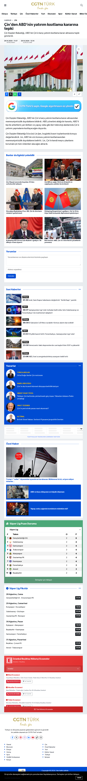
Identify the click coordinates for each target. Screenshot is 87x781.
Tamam (79, 777)
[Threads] (41, 737)
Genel (8, 744)
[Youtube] (33, 737)
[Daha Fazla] (19, 94)
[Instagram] (25, 737)
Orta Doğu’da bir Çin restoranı (30, 375)
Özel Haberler (32, 14)
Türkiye (13, 14)
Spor (60, 14)
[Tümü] (80, 289)
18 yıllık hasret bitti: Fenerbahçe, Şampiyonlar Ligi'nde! (49, 334)
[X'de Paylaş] (11, 94)
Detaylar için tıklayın (43, 580)
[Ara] (81, 5)
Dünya (5, 14)
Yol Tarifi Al (27, 681)
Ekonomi (52, 14)
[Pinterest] (20, 737)
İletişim (47, 757)
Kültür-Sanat (71, 14)
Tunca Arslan (23, 372)
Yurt (43, 14)
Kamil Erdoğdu (24, 383)
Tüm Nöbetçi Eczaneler (44, 709)
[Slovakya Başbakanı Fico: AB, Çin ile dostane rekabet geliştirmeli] (24, 199)
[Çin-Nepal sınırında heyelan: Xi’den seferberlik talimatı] (24, 170)
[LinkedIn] (29, 737)
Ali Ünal (20, 416)
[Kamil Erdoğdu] (10, 385)
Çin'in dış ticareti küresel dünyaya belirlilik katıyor (38, 386)
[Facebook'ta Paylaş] (6, 94)
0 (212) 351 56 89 (14, 694)
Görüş (8, 752)
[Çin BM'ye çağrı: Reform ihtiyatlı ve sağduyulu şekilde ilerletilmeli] (63, 170)
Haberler (7, 20)
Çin (21, 14)
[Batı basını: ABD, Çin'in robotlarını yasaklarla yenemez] (63, 228)
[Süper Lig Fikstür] (80, 588)
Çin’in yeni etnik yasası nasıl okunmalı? (33, 409)
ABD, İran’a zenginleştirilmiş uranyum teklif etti (45, 357)
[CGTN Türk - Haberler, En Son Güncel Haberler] (43, 5)
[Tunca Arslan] (10, 374)
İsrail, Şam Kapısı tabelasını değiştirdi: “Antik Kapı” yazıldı (49, 300)
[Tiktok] (37, 737)
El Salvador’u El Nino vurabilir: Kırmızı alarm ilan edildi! (48, 323)
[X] (16, 737)
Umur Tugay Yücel (25, 393)
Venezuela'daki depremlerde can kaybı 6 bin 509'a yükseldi (51, 345)
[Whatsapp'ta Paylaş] (15, 94)
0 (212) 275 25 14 (14, 681)
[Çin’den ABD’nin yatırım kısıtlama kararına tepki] (43, 68)
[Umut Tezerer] (10, 407)
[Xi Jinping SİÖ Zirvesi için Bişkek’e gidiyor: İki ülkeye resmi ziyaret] (24, 228)
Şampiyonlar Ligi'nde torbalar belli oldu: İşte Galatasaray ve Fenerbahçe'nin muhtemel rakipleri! (50, 311)
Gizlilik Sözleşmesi (13, 757)
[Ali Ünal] (10, 418)
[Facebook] (12, 737)
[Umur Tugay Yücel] (10, 396)
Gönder (11, 276)
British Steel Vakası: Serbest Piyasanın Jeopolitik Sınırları (40, 420)
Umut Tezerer (23, 405)
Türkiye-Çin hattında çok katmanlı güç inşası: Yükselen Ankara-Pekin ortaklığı (45, 397)
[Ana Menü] (5, 5)
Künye (8, 760)
